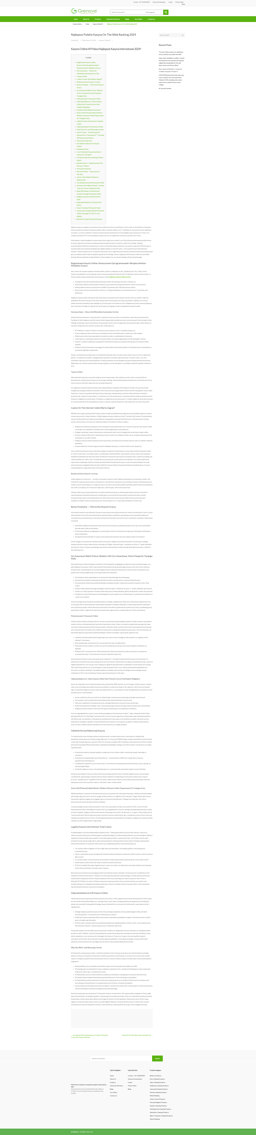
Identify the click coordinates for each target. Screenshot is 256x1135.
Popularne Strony (82, 149)
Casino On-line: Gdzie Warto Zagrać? (89, 79)
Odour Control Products (157, 1099)
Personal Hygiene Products (158, 1102)
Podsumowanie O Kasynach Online (88, 99)
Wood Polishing (155, 1119)
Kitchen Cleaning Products (158, 1092)
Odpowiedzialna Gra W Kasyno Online (90, 127)
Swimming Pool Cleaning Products (160, 1109)
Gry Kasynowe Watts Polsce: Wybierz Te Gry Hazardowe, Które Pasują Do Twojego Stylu (90, 93)
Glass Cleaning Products (157, 1082)
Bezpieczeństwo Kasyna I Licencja (88, 82)
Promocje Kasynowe (84, 169)
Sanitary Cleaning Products (158, 1106)
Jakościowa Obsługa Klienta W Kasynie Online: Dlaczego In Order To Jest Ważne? (90, 213)
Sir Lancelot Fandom (165, 88)
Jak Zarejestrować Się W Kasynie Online (90, 183)
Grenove (75, 1132)
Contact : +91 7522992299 (141, 2)
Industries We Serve (113, 19)
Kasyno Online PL (98, 24)
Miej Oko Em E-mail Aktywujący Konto (90, 129)
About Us (86, 19)
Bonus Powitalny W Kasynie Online (89, 208)
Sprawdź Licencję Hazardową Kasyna (89, 219)
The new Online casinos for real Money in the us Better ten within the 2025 (171, 53)
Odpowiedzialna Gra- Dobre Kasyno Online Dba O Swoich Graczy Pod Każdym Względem (89, 104)
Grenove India (77, 24)
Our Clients (138, 19)
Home (76, 19)
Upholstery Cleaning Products (159, 1112)
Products (98, 19)
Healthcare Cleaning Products (159, 1086)
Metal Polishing (155, 1096)
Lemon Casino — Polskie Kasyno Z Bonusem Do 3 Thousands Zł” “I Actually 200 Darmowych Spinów (90, 135)
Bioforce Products (155, 1076)
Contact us (151, 19)
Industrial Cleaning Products (159, 1089)
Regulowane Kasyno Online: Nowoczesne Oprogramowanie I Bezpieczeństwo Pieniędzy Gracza (88, 65)
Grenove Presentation (159, 2)
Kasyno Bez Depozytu (84, 141)
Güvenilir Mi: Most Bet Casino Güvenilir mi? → (137, 1035)
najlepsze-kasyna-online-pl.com (120, 277)
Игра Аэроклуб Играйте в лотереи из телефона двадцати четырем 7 (170, 70)
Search (157, 1058)
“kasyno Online (82, 76)
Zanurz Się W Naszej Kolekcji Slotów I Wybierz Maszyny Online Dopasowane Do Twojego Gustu (90, 115)
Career (170, 2)
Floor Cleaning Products (157, 1079)
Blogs (183, 4)
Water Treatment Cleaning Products (161, 1116)
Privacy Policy (180, 2)
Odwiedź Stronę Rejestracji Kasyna (89, 110)
